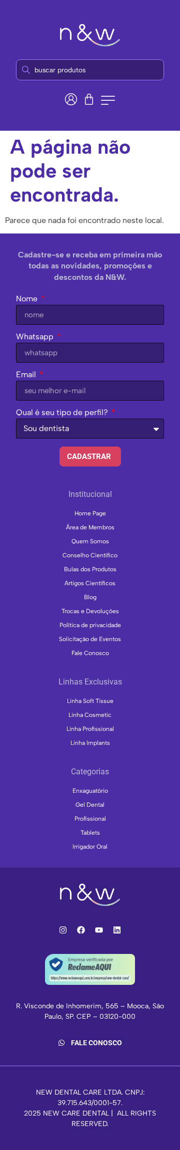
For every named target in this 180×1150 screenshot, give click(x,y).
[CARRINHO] (89, 99)
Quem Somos (90, 541)
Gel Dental (90, 804)
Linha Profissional (90, 728)
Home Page (90, 513)
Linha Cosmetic (90, 714)
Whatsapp (36, 337)
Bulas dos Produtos (90, 569)
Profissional (90, 818)
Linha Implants (90, 742)
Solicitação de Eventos (90, 639)
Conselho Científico (90, 555)
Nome (28, 299)
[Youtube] (99, 930)
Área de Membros (90, 527)
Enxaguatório (90, 790)
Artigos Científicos (90, 583)
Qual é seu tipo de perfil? (63, 413)
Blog (90, 597)
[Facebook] (81, 930)
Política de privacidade (90, 625)
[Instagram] (63, 930)
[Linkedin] (117, 930)
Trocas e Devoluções (90, 611)
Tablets (90, 832)
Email (27, 375)
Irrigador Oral (90, 846)
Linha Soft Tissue (90, 700)
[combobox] (90, 69)
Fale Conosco (90, 653)
